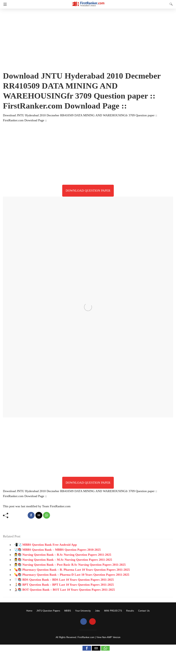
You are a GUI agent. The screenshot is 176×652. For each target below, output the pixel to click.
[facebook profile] (83, 621)
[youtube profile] (92, 621)
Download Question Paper (88, 190)
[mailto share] (38, 515)
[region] (88, 38)
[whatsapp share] (46, 515)
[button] (86, 648)
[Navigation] (4, 4)
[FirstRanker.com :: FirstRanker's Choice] (88, 2)
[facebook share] (31, 515)
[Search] (170, 4)
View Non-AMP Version (108, 637)
